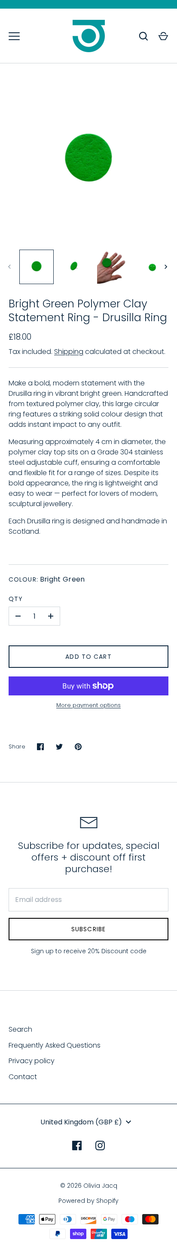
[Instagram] (100, 1145)
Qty (16, 599)
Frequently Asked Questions (55, 1045)
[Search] (143, 36)
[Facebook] (76, 1145)
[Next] (166, 266)
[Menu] (14, 36)
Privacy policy (32, 1061)
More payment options (88, 705)
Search (20, 1029)
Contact (23, 1077)
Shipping (68, 352)
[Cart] (163, 36)
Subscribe (88, 929)
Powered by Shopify (88, 1200)
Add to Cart (88, 656)
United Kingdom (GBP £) (81, 1122)
